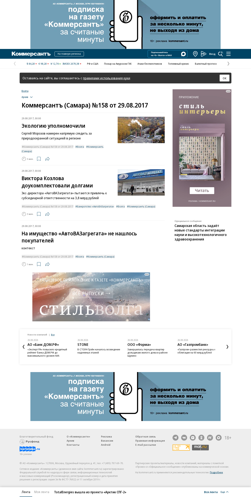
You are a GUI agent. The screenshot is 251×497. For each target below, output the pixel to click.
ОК (224, 78)
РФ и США (92, 63)
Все (53, 334)
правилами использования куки (106, 78)
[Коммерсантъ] (31, 54)
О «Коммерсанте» (78, 436)
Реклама (106, 436)
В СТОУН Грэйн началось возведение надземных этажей (98, 351)
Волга (25, 91)
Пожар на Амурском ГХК (118, 63)
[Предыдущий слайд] (23, 347)
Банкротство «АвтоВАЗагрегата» (95, 206)
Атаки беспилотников (149, 63)
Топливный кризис (178, 63)
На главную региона (69, 53)
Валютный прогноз (206, 63)
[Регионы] (195, 54)
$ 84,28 (31, 63)
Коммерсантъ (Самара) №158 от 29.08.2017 (48, 146)
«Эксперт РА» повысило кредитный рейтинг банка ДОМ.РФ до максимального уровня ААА (47, 352)
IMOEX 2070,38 (71, 63)
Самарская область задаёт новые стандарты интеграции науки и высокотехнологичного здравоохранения (201, 232)
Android (105, 444)
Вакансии (107, 440)
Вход (212, 54)
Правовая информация (150, 440)
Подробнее (216, 472)
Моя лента (41, 492)
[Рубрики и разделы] (228, 54)
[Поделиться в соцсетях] (47, 158)
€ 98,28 (43, 63)
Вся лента (211, 492)
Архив (70, 440)
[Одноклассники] (201, 438)
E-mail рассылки (145, 444)
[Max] (219, 438)
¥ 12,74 (55, 63)
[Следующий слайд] (227, 347)
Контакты (73, 444)
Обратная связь (145, 436)
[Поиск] (221, 54)
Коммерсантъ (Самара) (142, 206)
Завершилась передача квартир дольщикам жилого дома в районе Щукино (147, 352)
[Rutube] (210, 438)
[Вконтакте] (184, 438)
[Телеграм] (175, 438)
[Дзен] (193, 438)
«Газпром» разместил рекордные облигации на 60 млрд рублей (196, 351)
